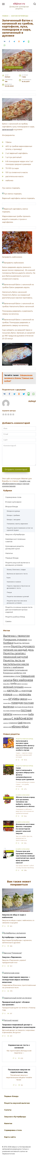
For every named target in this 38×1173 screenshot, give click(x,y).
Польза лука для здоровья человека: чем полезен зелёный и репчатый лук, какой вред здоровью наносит (25, 857)
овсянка (5, 699)
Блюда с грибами (13, 515)
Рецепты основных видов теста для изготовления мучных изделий (18, 609)
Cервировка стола (13, 497)
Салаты (8, 621)
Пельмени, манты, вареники (17, 524)
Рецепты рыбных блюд (15, 617)
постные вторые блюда (23, 707)
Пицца (9, 592)
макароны (15, 695)
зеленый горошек (13, 686)
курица (7, 694)
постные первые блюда (11, 710)
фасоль (27, 722)
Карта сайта (10, 1137)
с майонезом (22, 718)
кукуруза (27, 690)
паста (30, 699)
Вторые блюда (11, 507)
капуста (12, 690)
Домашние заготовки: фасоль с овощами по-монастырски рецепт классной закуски (25, 828)
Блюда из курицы (13, 511)
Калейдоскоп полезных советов (15, 540)
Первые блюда (11, 558)
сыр (20, 722)
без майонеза (23, 680)
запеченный (7, 130)
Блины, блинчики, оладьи (16, 569)
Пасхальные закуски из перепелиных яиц (19, 1071)
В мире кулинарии (13, 502)
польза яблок (7, 703)
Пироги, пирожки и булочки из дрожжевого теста (18, 587)
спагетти (5, 723)
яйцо (24, 726)
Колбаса (8, 642)
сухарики (13, 723)
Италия (30, 640)
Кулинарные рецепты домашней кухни (14, 547)
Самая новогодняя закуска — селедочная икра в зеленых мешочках (16, 979)
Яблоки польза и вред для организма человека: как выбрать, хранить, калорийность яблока (25, 801)
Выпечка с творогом (16, 635)
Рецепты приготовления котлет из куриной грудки (20, 529)
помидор (17, 702)
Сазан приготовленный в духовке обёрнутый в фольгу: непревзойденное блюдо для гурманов (25, 773)
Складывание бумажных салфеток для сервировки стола (15, 673)
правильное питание (20, 714)
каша (19, 691)
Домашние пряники (15, 639)
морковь (25, 694)
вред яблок (6, 684)
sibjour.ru (19, 3)
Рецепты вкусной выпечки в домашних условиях (17, 564)
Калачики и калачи (14, 582)
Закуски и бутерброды (13, 67)
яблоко (16, 726)
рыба (31, 714)
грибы (13, 683)
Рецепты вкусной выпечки (17, 1103)
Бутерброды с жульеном (14, 937)
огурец (13, 698)
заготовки (25, 684)
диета (19, 684)
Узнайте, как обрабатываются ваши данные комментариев (16, 483)
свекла (7, 718)
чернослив (7, 727)
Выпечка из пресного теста (17, 574)
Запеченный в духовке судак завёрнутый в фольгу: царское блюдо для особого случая (25, 745)
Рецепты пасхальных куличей (18, 596)
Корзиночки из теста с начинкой (19, 1046)
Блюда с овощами (13, 519)
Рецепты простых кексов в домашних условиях (17, 602)
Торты (8, 577)
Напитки (9, 553)
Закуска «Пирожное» (12, 957)
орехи (23, 698)
